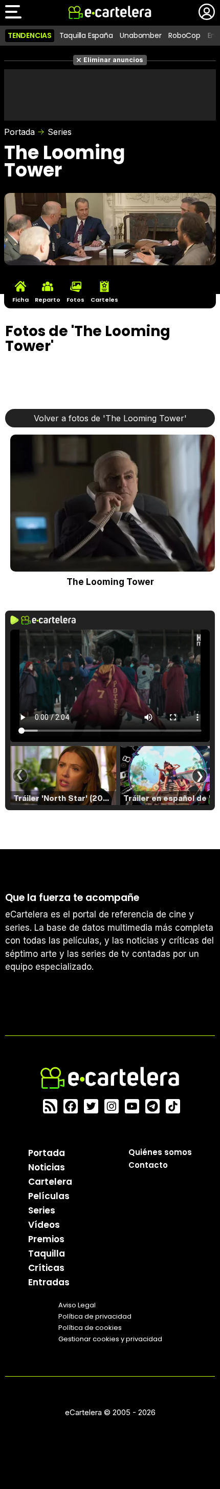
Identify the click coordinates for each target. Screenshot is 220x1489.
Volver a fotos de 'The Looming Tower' (110, 418)
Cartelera (50, 1181)
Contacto (148, 1165)
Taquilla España (86, 35)
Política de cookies (90, 1328)
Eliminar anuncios (113, 60)
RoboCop (184, 35)
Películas (49, 1196)
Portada (19, 132)
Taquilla (46, 1253)
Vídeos (44, 1225)
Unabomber (140, 35)
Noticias (46, 1167)
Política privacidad (94, 1316)
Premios (46, 1239)
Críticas (46, 1268)
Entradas (49, 1282)
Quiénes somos (160, 1152)
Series (60, 132)
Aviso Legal (77, 1305)
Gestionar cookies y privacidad (110, 1339)
